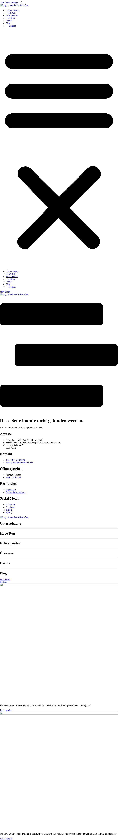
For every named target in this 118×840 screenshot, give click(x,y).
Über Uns (10, 18)
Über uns (6, 553)
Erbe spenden (12, 15)
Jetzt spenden (6, 710)
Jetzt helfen (5, 292)
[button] (59, 148)
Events (9, 20)
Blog (8, 23)
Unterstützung (12, 10)
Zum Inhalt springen (9, 2)
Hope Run (10, 13)
